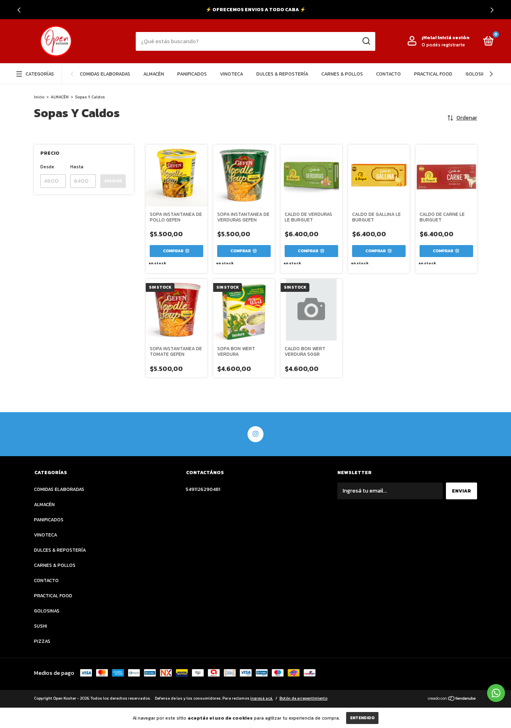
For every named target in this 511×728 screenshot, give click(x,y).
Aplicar (113, 181)
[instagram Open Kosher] (255, 434)
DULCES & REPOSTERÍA (282, 74)
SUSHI (40, 626)
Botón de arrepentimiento (303, 698)
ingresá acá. (261, 698)
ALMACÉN (153, 74)
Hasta (76, 166)
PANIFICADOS (192, 74)
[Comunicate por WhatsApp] (496, 693)
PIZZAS (42, 641)
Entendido (362, 718)
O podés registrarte (443, 44)
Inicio (39, 97)
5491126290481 (203, 489)
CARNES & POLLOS (342, 74)
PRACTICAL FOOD (433, 74)
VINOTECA (231, 74)
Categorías (40, 74)
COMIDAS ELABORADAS (105, 74)
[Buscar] (365, 41)
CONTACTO (388, 74)
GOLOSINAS (478, 74)
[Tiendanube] (452, 699)
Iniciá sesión (453, 37)
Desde (47, 166)
